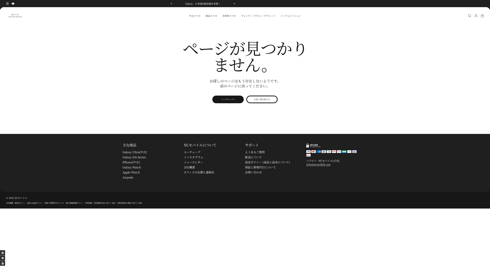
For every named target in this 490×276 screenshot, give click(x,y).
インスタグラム (193, 157)
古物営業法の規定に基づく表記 (129, 203)
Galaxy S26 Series (134, 157)
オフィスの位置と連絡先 (199, 172)
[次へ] (234, 3)
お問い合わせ (253, 172)
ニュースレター (193, 162)
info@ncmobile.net (318, 164)
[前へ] (171, 3)
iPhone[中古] (131, 162)
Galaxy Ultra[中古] (134, 152)
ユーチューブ (192, 152)
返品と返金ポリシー (35, 203)
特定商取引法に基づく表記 (104, 203)
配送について (253, 157)
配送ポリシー (20, 203)
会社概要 (189, 167)
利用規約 (88, 203)
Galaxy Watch (131, 167)
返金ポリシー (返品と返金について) (267, 162)
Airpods (127, 177)
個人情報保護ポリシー (75, 203)
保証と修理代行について (260, 167)
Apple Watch (131, 172)
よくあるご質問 (255, 152)
